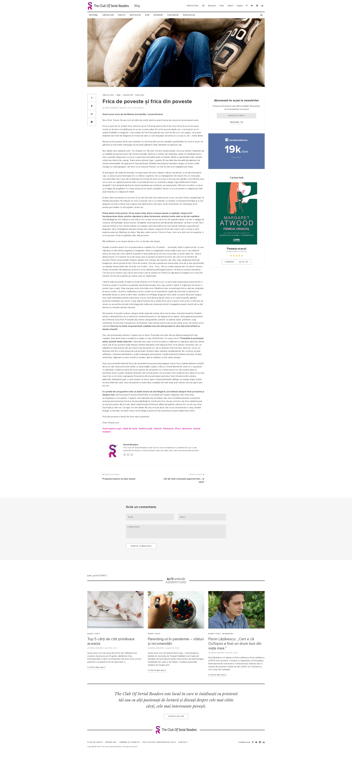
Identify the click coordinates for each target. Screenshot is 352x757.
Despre (240, 5)
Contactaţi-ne (176, 716)
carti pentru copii (112, 428)
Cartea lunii (108, 15)
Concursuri (172, 15)
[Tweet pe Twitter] (91, 106)
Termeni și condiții (129, 742)
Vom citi (121, 15)
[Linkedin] (262, 6)
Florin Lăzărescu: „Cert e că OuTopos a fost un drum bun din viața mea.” (234, 643)
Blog (137, 5)
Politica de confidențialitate (159, 742)
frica (178, 428)
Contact (183, 742)
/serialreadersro (238, 140)
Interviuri (158, 15)
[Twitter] (251, 6)
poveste (187, 428)
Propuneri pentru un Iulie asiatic (118, 479)
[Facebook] (247, 6)
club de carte (131, 428)
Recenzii (212, 5)
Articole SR (135, 15)
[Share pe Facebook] (91, 98)
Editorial (93, 15)
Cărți (221, 5)
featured (169, 428)
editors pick (146, 428)
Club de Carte (192, 5)
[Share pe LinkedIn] (91, 114)
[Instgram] (257, 6)
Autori (230, 5)
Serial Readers (109, 6)
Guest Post (139, 95)
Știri (147, 15)
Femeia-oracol (236, 248)
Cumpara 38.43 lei (236, 262)
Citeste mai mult (96, 667)
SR (203, 5)
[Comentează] (91, 122)
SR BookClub (189, 15)
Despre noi (111, 742)
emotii (158, 428)
